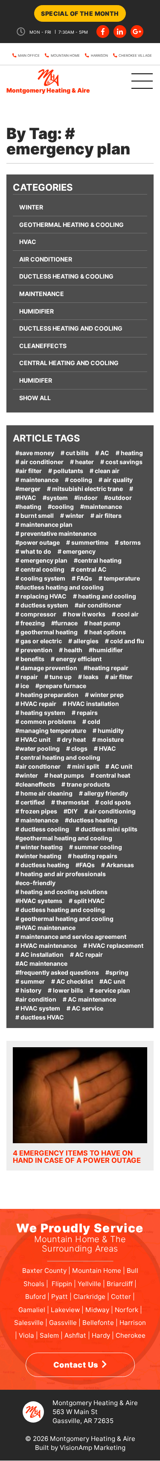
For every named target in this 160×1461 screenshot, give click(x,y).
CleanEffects (43, 345)
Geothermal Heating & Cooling (71, 224)
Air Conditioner (45, 259)
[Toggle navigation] (131, 81)
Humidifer (35, 380)
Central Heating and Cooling (69, 362)
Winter (31, 207)
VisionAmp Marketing (92, 1448)
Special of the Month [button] (80, 13)
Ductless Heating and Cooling (70, 328)
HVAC (27, 241)
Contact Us (76, 1364)
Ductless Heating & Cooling (66, 276)
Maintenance (41, 293)
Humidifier (36, 311)
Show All (35, 397)
